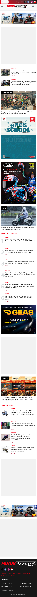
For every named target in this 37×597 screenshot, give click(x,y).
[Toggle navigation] (2, 6)
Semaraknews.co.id (7, 591)
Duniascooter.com (25, 586)
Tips (6, 259)
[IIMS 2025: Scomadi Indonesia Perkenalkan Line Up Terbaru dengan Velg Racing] (5, 72)
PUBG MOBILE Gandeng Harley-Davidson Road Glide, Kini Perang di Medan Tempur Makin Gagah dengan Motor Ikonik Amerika (17, 399)
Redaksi (18, 573)
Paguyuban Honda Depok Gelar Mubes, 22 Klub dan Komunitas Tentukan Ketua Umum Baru (18, 112)
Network (5, 2)
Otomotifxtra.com (6, 583)
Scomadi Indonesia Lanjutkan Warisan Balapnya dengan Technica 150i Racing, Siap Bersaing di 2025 (23, 83)
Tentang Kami (26, 573)
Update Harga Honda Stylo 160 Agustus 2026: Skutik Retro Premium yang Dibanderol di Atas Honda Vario (20, 274)
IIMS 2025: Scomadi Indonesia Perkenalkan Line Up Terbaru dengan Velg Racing (23, 72)
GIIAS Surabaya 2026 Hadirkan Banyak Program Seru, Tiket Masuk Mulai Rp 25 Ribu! (19, 240)
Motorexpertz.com (7, 586)
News (13, 69)
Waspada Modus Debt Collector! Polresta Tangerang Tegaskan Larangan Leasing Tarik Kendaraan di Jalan (19, 286)
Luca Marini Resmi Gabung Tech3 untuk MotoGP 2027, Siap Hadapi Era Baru (23, 425)
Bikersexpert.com (25, 583)
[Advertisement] (18, 45)
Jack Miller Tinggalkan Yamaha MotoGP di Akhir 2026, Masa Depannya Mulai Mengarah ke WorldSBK (21, 437)
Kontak (3, 573)
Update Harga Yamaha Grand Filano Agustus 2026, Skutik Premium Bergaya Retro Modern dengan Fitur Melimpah (23, 413)
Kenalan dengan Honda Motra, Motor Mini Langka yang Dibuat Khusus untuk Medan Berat (19, 297)
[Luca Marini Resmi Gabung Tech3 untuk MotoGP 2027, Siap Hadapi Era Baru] (5, 425)
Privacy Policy (11, 573)
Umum (7, 294)
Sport (13, 421)
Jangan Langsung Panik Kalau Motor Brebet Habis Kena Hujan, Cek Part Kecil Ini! (17, 228)
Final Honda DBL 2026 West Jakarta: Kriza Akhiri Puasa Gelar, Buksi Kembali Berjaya (19, 251)
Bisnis (7, 271)
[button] (33, 6)
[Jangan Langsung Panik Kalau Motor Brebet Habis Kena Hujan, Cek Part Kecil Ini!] (18, 216)
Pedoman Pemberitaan (8, 575)
